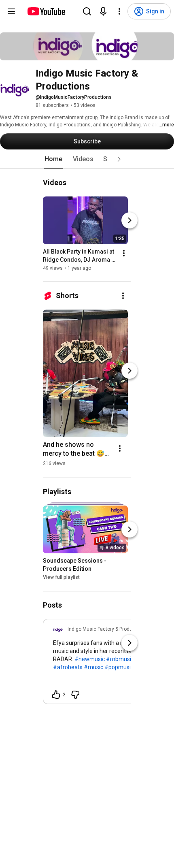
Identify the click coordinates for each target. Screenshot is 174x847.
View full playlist (61, 577)
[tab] (53, 159)
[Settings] (119, 11)
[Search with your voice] (103, 11)
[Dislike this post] (75, 694)
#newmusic (89, 659)
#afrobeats (68, 667)
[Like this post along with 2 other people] (56, 694)
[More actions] (124, 253)
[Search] (87, 11)
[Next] (129, 220)
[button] (119, 159)
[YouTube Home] (46, 11)
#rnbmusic (120, 659)
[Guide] (11, 11)
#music (93, 667)
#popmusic (119, 667)
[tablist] (87, 159)
